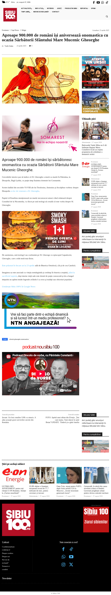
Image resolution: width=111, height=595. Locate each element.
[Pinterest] (52, 49)
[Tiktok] (107, 3)
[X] (45, 49)
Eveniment (5, 30)
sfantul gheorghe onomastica (19, 339)
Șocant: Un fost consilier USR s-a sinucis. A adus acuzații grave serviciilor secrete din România (19, 419)
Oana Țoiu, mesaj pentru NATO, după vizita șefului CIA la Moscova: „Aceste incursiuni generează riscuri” (99, 200)
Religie (24, 30)
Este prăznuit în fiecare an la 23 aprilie (18, 265)
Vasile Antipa (9, 46)
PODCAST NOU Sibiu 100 (40, 347)
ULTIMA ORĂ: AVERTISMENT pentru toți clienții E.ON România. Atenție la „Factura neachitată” (99, 168)
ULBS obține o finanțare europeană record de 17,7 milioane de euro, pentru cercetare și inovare (99, 184)
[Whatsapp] (102, 3)
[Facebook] (94, 3)
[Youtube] (98, 3)
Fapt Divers (15, 30)
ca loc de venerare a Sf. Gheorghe (25, 191)
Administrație (86, 142)
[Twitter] (71, 565)
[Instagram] (63, 565)
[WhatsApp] (58, 49)
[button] (107, 16)
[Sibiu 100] (10, 14)
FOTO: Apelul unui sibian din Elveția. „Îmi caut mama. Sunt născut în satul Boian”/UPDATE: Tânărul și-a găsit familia (62, 419)
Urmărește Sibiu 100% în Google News (18, 286)
